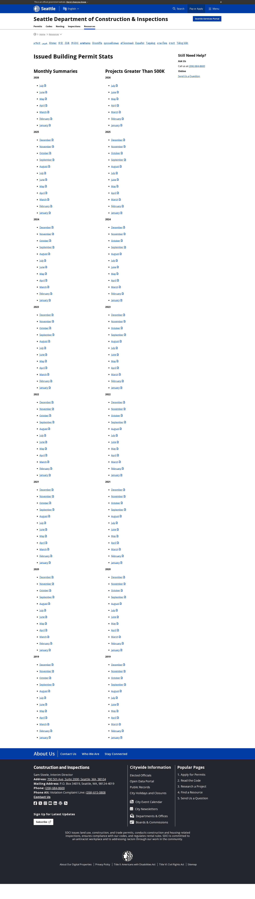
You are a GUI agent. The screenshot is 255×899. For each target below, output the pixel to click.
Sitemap (192, 864)
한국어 (74, 43)
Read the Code (191, 780)
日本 (67, 43)
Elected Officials (140, 775)
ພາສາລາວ (85, 43)
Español (139, 43)
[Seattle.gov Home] (35, 34)
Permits (38, 26)
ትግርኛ (172, 43)
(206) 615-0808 (96, 792)
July (42, 85)
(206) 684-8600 (197, 66)
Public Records (140, 787)
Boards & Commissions (152, 822)
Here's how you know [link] (76, 2)
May (42, 98)
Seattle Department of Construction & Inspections (101, 19)
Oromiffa (97, 43)
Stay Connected (116, 754)
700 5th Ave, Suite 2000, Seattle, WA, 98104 (76, 779)
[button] (221, 2)
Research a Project (193, 786)
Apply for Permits (193, 775)
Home (42, 34)
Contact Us (68, 754)
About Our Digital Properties (76, 864)
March (43, 112)
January (44, 125)
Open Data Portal (142, 781)
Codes (49, 26)
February (45, 118)
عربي (44, 43)
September (46, 159)
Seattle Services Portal (207, 18)
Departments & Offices (152, 816)
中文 (60, 43)
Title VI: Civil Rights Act (171, 864)
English (72, 8)
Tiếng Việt (182, 43)
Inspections (74, 26)
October (44, 153)
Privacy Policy (102, 864)
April (42, 105)
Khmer (53, 43)
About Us (44, 753)
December (45, 139)
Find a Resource (192, 792)
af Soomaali (127, 43)
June (42, 92)
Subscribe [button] (42, 822)
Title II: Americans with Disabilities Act (134, 864)
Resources (89, 26)
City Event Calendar (148, 802)
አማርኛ (37, 43)
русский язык (111, 43)
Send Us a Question (189, 76)
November (45, 146)
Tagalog (150, 43)
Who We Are (90, 754)
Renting (60, 26)
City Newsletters (146, 809)
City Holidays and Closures (148, 793)
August (44, 166)
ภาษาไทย (162, 43)
